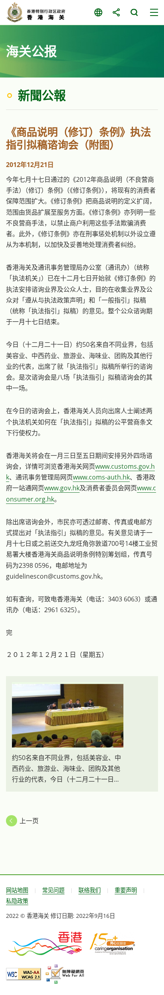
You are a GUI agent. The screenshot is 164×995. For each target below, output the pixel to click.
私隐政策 (17, 901)
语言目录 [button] (98, 12)
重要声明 (126, 890)
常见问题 (53, 890)
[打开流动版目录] (154, 12)
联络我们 (89, 890)
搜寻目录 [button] (134, 12)
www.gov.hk (62, 488)
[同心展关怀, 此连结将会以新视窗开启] (112, 943)
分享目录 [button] (116, 12)
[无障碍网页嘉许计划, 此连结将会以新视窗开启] (64, 974)
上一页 (29, 820)
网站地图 (17, 890)
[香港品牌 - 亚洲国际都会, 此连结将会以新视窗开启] (46, 943)
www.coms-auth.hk (101, 477)
